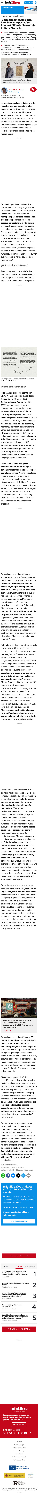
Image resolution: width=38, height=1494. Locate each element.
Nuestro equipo (19, 1445)
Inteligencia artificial (7, 1170)
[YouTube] (25, 1433)
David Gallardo (6, 1299)
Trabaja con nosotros (19, 1448)
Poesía (13, 1167)
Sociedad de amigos (19, 1451)
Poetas (20, 1167)
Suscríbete (29, 2)
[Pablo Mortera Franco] (4, 90)
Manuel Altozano (7, 1277)
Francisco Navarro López (10, 1287)
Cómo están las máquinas (24, 1170)
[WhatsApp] (4, 1433)
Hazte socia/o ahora (19, 1221)
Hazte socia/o (19, 1425)
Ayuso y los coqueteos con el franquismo (12, 1305)
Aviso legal (19, 1454)
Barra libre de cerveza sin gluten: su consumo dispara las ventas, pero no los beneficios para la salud (15, 1316)
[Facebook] (7, 1433)
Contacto (19, 1442)
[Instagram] (22, 1433)
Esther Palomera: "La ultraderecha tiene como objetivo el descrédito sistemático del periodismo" (14, 1294)
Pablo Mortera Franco (16, 90)
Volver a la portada (19, 1329)
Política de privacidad (19, 1457)
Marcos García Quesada (9, 1320)
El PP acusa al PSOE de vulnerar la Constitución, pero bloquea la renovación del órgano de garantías (14, 1272)
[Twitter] (14, 1433)
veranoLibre (7, 7)
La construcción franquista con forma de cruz (15, 1284)
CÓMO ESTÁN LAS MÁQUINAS (12, 16)
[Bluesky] (10, 1433)
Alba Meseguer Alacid (9, 1309)
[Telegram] (18, 1433)
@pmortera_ (15, 92)
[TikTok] (30, 1433)
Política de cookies (19, 1460)
